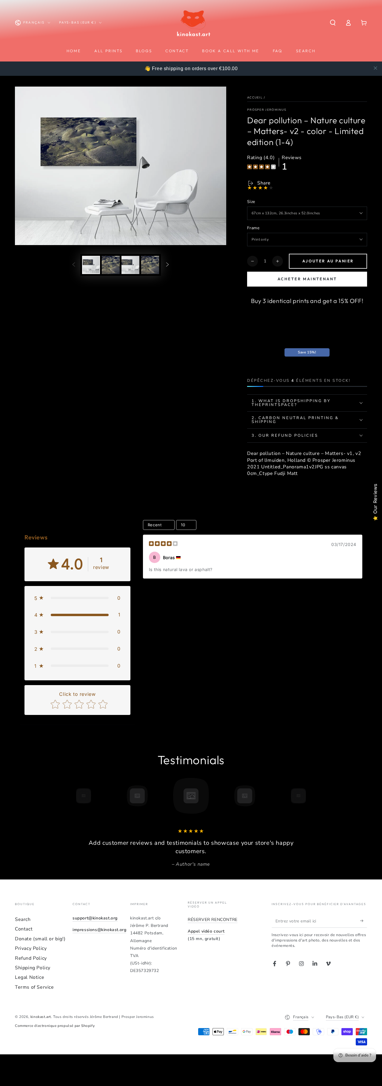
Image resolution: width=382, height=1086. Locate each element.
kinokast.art (40, 1016)
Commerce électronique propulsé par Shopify (55, 1025)
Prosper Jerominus (266, 110)
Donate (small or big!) (40, 939)
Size (251, 201)
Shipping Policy (32, 968)
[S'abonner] (363, 920)
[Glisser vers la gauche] (73, 264)
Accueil (255, 98)
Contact (24, 929)
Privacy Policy (31, 948)
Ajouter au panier (328, 261)
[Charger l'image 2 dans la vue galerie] (111, 265)
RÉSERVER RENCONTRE (213, 919)
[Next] (312, 796)
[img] (261, 167)
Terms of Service (34, 987)
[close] (375, 68)
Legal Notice (29, 977)
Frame (253, 228)
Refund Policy (31, 958)
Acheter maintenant (307, 278)
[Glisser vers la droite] (167, 264)
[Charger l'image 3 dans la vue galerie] (130, 265)
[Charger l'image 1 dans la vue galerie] (91, 265)
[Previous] (70, 796)
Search (23, 919)
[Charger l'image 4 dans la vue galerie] (150, 265)
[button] (333, 22)
